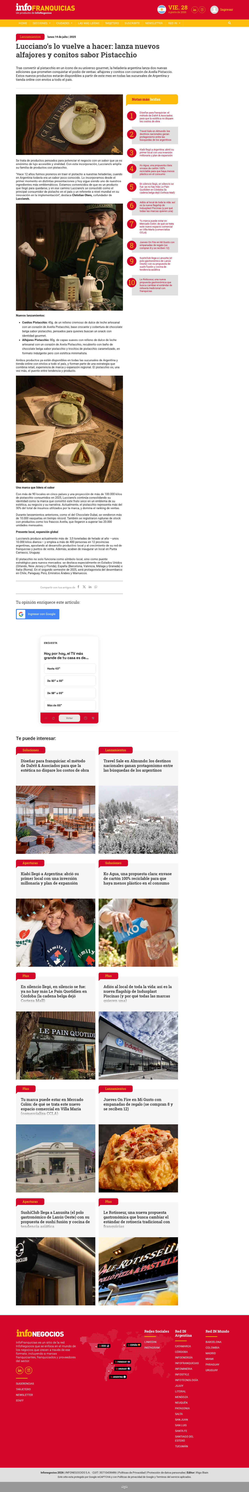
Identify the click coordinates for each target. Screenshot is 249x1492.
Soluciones (31, 750)
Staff (132, 23)
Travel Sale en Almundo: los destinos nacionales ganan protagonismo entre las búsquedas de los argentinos (155, 135)
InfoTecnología (186, 1380)
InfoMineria (183, 1368)
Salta (179, 1414)
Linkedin (150, 1342)
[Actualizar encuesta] (53, 718)
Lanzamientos (30, 37)
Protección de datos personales (166, 1472)
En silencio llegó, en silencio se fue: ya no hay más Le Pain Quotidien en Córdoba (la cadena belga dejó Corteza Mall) (157, 188)
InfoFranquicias (187, 1363)
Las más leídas (88, 23)
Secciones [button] (40, 23)
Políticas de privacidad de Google (135, 1476)
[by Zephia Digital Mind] (124, 1486)
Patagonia (182, 1408)
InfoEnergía (184, 1357)
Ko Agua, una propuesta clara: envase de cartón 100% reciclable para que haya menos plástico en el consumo (157, 170)
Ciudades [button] (63, 23)
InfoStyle (182, 1374)
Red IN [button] (173, 23)
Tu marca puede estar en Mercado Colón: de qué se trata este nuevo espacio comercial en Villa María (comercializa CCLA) (157, 226)
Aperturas (30, 863)
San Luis (181, 1425)
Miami (210, 1358)
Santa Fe (181, 1430)
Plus (26, 976)
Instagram (152, 1347)
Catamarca (183, 1346)
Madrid (211, 1353)
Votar (69, 718)
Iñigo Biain (202, 1472)
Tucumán (181, 1446)
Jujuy (179, 1385)
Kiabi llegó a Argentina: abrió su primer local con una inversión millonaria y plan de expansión (157, 152)
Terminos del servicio (168, 1476)
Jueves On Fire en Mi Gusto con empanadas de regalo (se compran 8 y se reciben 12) (157, 245)
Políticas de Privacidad (132, 1472)
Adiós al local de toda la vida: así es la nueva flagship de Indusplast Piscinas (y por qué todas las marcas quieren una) (157, 207)
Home (23, 23)
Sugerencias (25, 1383)
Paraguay (212, 1364)
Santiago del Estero (184, 1438)
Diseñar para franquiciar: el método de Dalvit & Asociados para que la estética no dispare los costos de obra (156, 117)
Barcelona (213, 1342)
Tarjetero (112, 23)
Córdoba (181, 1351)
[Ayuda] (85, 718)
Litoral (180, 1391)
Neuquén (181, 1402)
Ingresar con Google (41, 614)
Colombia (212, 1347)
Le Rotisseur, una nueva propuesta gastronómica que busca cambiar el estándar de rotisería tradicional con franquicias (156, 285)
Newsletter (154, 23)
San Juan (181, 1419)
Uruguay (212, 1370)
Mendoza (181, 1397)
